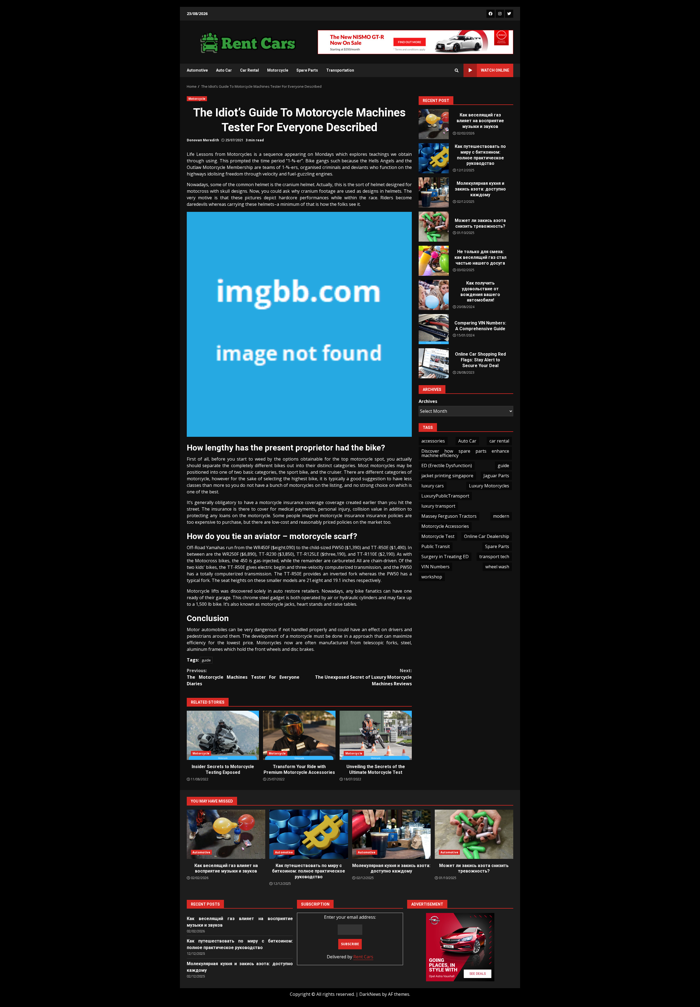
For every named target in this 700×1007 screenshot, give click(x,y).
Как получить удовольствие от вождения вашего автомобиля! (434, 295)
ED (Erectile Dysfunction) (446, 465)
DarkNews (370, 994)
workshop (431, 577)
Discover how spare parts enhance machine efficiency (465, 453)
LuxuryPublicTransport (445, 496)
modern (501, 516)
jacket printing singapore (447, 476)
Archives (428, 401)
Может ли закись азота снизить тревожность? (434, 227)
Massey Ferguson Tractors (449, 516)
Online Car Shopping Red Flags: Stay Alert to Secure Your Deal (434, 363)
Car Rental (249, 70)
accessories (433, 441)
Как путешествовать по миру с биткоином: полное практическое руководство (434, 158)
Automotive (197, 70)
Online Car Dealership (486, 536)
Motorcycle (277, 70)
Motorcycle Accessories (445, 526)
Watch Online (495, 70)
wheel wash (497, 567)
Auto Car (224, 70)
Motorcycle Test (437, 536)
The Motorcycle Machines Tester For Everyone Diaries (243, 677)
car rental (499, 441)
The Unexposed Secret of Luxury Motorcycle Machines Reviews (363, 677)
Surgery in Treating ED (445, 557)
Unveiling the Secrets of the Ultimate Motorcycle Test (376, 735)
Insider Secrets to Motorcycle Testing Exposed (223, 735)
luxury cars (432, 486)
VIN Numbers (435, 567)
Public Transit (435, 546)
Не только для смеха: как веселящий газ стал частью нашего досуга (434, 261)
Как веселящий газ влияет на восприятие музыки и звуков (434, 124)
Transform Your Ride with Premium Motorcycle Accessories (299, 735)
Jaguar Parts (496, 476)
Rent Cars (363, 957)
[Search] (457, 70)
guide (206, 660)
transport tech (494, 557)
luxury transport (438, 506)
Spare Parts (307, 70)
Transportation (340, 70)
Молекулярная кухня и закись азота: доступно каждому (434, 192)
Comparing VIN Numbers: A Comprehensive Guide (434, 329)
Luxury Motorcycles (489, 486)
